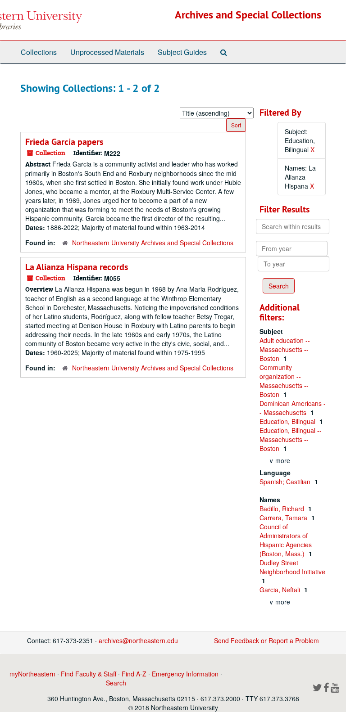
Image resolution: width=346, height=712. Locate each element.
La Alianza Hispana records (76, 267)
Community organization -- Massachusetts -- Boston (284, 381)
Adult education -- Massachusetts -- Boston (285, 349)
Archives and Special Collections (248, 15)
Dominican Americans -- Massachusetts (293, 408)
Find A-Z (134, 673)
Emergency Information (185, 673)
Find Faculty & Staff (88, 673)
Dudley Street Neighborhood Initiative (292, 567)
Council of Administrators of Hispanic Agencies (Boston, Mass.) (286, 540)
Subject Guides (182, 52)
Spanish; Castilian (286, 481)
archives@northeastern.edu (138, 640)
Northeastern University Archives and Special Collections (152, 242)
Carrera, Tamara (284, 517)
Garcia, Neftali (281, 589)
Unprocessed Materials (107, 52)
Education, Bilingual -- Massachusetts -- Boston (291, 439)
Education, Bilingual (288, 421)
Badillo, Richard (283, 508)
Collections (39, 52)
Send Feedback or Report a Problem (266, 640)
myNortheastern (32, 673)
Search (116, 682)
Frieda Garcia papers (64, 142)
